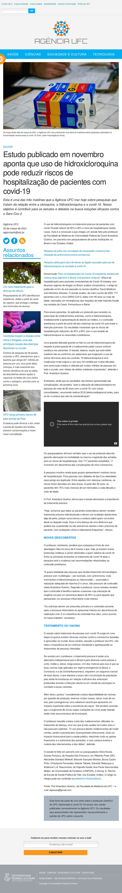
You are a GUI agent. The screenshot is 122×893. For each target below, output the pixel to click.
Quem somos (45, 878)
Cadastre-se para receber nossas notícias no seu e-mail (61, 837)
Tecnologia (104, 54)
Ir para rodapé (36, 3)
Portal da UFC (84, 3)
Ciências (33, 54)
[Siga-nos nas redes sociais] (6, 241)
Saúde (13, 54)
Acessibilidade (50, 3)
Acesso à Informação (67, 3)
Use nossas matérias (65, 878)
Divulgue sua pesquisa (90, 878)
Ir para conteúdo (21, 3)
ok (31, 11)
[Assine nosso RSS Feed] (22, 241)
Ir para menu (7, 3)
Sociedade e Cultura (67, 54)
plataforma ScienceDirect (88, 778)
